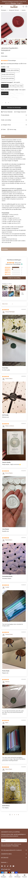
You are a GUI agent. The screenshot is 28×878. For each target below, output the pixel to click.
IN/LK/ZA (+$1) (20, 94)
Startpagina (3, 10)
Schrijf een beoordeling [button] (14, 277)
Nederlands (3, 862)
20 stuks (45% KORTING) (8, 74)
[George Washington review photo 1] (14, 340)
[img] (5, 309)
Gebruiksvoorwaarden (6, 845)
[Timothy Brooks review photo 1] (14, 653)
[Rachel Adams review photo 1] (14, 559)
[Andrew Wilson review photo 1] (14, 397)
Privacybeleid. (15, 845)
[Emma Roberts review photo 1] (14, 501)
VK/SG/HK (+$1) (6, 98)
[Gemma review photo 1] (14, 696)
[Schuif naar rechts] (23, 25)
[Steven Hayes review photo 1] (14, 788)
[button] (4, 60)
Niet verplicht (5, 85)
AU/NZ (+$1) (14, 98)
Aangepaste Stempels (14, 10)
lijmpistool (8, 197)
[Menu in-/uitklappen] (1, 6)
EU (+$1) (12, 94)
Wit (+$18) (12, 85)
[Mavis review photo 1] (14, 740)
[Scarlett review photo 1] (14, 606)
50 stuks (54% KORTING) (8, 78)
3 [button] (14, 814)
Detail (3, 136)
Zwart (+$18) (19, 85)
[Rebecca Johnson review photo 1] (14, 445)
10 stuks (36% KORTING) (12, 70)
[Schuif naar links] (4, 25)
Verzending (5, 249)
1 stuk (3, 70)
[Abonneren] (25, 840)
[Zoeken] (23, 6)
